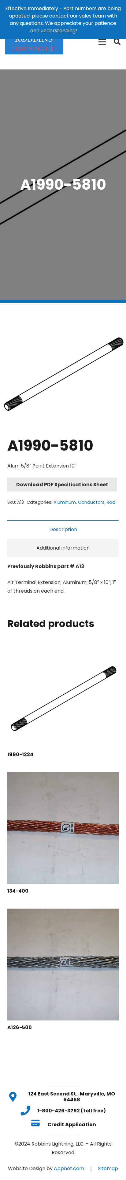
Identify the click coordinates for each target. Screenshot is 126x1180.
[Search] (117, 42)
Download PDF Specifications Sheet (62, 484)
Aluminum (65, 502)
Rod (111, 502)
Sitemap (108, 1168)
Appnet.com (69, 1168)
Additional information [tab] (63, 547)
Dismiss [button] (87, 30)
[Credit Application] (38, 1124)
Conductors (91, 502)
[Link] (34, 41)
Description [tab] (63, 529)
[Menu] (102, 41)
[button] (116, 312)
